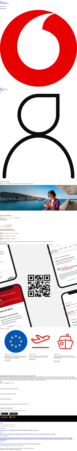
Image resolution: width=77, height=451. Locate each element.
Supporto (2, 90)
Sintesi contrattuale (24, 437)
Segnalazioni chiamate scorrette (55, 438)
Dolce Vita (45, 434)
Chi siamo (2, 419)
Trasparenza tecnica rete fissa (21, 438)
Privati (1, 1)
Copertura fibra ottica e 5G (63, 437)
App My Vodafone (28, 430)
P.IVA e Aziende (3, 2)
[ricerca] (0, 92)
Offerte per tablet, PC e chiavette (36, 434)
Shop (1, 88)
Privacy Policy (21, 443)
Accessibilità (4, 439)
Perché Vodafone (3, 89)
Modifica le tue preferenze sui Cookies (32, 443)
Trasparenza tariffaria (15, 437)
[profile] (38, 136)
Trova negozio (35, 430)
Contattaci (5, 438)
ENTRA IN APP (3, 243)
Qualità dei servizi (11, 438)
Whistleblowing (3, 421)
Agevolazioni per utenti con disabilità (49, 437)
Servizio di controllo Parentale (41, 438)
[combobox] (7, 218)
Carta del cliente (31, 438)
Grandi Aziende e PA (4, 3)
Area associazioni (21, 430)
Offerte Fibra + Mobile (14, 434)
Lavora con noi (3, 420)
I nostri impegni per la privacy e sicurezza (9, 443)
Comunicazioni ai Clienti (5, 437)
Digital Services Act (66, 438)
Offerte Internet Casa (4, 434)
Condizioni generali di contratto (34, 437)
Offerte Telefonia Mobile (24, 434)
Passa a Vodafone (52, 434)
